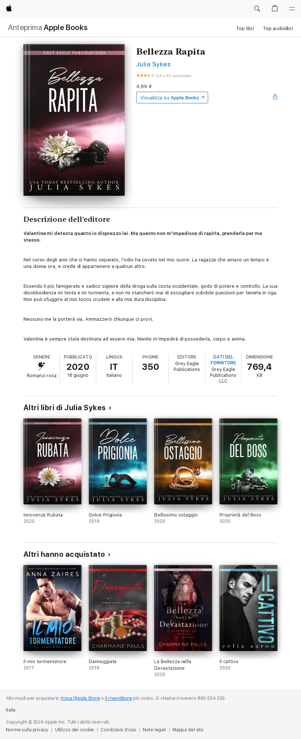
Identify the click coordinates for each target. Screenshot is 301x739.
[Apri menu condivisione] (275, 97)
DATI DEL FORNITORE (223, 359)
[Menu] (292, 9)
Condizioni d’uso (118, 729)
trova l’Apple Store (80, 698)
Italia (10, 710)
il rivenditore (118, 698)
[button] (257, 9)
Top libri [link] (245, 28)
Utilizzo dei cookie (74, 729)
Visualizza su (169, 97)
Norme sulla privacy (27, 729)
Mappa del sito (188, 729)
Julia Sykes (153, 64)
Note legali (154, 729)
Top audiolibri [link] (278, 28)
